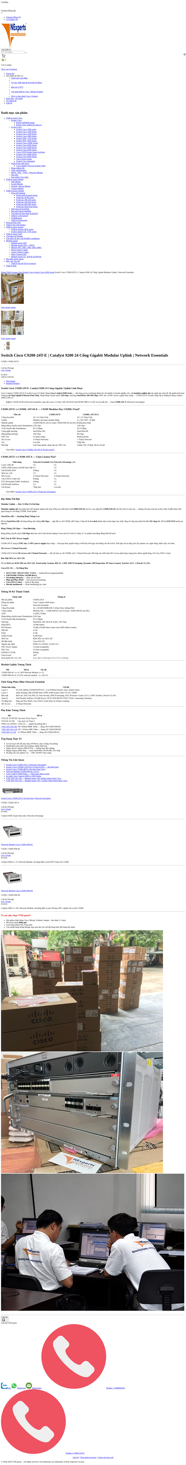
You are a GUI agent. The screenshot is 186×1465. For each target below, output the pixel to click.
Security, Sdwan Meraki (20, 186)
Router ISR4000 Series (25, 123)
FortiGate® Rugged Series (26, 195)
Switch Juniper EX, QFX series (23, 232)
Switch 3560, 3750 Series (26, 138)
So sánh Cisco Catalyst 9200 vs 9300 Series (23, 776)
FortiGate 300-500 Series (26, 202)
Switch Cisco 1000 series (26, 129)
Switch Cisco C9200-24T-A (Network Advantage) (35, 492)
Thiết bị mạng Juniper (15, 227)
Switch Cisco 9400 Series (26, 154)
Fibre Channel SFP (18, 254)
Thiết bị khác (11, 266)
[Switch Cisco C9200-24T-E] (12, 303)
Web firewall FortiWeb (20, 209)
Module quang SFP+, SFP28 (22, 245)
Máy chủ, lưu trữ (13, 261)
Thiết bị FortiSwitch (19, 220)
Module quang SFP (19, 243)
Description (10, 381)
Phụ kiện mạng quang (15, 259)
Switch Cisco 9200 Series (26, 148)
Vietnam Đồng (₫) (13, 17)
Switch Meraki (17, 184)
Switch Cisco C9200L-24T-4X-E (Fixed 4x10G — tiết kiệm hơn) (32, 767)
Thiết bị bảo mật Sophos (16, 225)
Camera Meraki (17, 188)
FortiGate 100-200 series (26, 200)
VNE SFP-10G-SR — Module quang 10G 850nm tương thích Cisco (33, 778)
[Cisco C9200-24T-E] (12, 334)
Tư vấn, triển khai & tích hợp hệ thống (26, 83)
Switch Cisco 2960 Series (26, 136)
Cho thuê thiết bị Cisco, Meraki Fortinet (27, 92)
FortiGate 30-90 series (25, 198)
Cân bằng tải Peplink (14, 236)
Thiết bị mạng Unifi (14, 234)
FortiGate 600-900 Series (26, 204)
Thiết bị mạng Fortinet (15, 191)
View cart (5, 69)
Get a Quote (6, 370)
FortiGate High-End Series (27, 207)
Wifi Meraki (16, 182)
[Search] (26, 52)
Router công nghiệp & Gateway (29, 125)
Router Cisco (16, 120)
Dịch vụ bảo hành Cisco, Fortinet (24, 96)
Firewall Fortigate (18, 193)
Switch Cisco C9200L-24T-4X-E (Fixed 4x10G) (35, 450)
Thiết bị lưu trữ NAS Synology (23, 263)
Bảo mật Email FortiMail (21, 211)
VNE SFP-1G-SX (8, 732)
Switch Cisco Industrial (25, 161)
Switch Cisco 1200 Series (26, 132)
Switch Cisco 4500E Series (27, 143)
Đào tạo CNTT (17, 87)
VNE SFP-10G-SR (9, 727)
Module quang (12, 241)
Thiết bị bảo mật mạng (20, 163)
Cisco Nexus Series (24, 159)
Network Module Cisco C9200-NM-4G (17, 844)
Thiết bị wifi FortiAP (19, 216)
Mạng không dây (18, 168)
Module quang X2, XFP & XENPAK (26, 257)
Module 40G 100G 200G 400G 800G (26, 248)
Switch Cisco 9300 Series (26, 150)
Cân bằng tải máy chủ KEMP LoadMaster (23, 238)
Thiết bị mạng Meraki (14, 179)
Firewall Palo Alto (13, 223)
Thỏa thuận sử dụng (88, 1457)
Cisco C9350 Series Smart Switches (30, 152)
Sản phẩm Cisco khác (19, 177)
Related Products (13, 383)
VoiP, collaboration (18, 170)
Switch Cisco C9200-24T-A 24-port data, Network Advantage (26, 798)
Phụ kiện (14, 175)
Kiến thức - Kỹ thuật (14, 98)
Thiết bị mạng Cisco (14, 118)
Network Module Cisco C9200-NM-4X (17, 891)
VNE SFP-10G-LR (9, 729)
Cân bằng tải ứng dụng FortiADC (24, 213)
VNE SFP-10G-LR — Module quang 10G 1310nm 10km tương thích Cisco (36, 781)
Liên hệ (9, 103)
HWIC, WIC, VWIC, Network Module (27, 173)
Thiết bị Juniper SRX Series (22, 229)
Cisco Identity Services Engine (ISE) (31, 166)
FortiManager (16, 218)
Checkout (13, 69)
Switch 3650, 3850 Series (26, 141)
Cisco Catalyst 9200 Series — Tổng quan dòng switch (27, 774)
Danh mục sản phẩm (19, 78)
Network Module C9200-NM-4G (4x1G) (22, 771)
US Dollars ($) (12, 19)
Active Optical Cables (20, 252)
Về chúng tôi (11, 101)
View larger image (8, 307)
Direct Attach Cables (19, 250)
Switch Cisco (16, 127)
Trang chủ (10, 73)
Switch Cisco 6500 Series (26, 145)
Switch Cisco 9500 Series (26, 157)
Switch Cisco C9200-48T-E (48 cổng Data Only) (25, 769)
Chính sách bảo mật (105, 1457)
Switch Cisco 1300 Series (26, 134)
